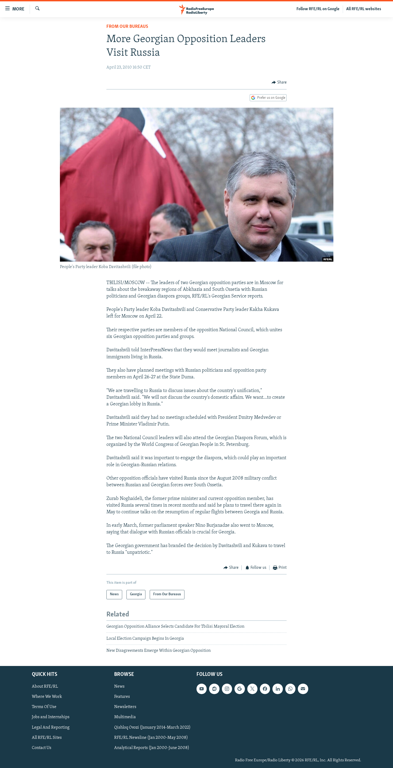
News (119, 686)
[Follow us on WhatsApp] (290, 689)
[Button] (279, 82)
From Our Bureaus (127, 26)
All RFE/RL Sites (47, 737)
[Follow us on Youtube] (201, 689)
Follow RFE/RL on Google (318, 9)
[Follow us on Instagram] (227, 689)
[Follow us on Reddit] (214, 689)
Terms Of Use (44, 707)
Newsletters (125, 707)
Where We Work (47, 697)
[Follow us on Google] (239, 689)
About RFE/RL (45, 686)
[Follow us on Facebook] (265, 689)
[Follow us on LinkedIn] (277, 689)
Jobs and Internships (51, 717)
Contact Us (41, 748)
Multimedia (125, 717)
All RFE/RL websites (363, 9)
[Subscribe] (303, 689)
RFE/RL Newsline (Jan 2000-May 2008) (151, 737)
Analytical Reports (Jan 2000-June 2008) (151, 748)
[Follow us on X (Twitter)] (252, 689)
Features (122, 697)
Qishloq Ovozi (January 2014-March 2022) (152, 727)
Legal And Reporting (51, 727)
